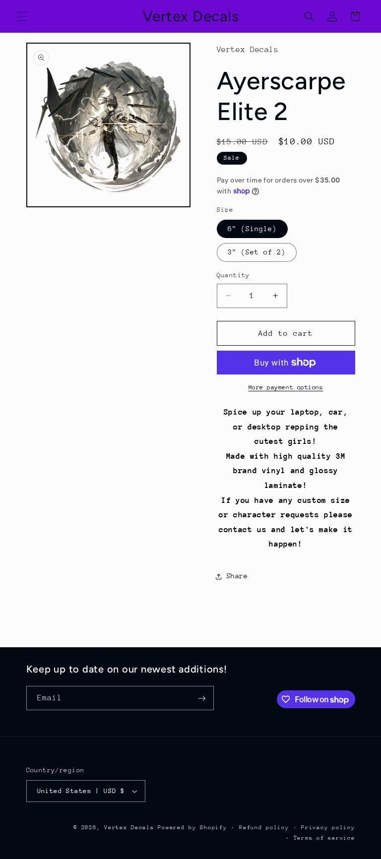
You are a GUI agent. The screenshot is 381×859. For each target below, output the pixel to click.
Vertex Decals (129, 827)
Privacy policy (328, 827)
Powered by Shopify (192, 827)
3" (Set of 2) (257, 252)
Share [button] (237, 576)
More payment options (286, 387)
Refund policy (264, 827)
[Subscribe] (201, 698)
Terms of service (324, 838)
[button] (21, 16)
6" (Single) (252, 229)
